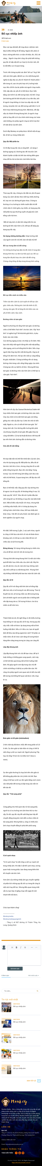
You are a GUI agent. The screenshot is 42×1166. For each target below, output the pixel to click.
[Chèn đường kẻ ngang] (32, 947)
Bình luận (5, 975)
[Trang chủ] (9, 4)
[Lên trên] (38, 1154)
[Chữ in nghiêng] (20, 947)
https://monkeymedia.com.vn (21, 1163)
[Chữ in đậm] (16, 947)
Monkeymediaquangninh (12, 919)
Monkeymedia (8, 916)
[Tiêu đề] (12, 947)
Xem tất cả (31, 1081)
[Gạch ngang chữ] (25, 947)
